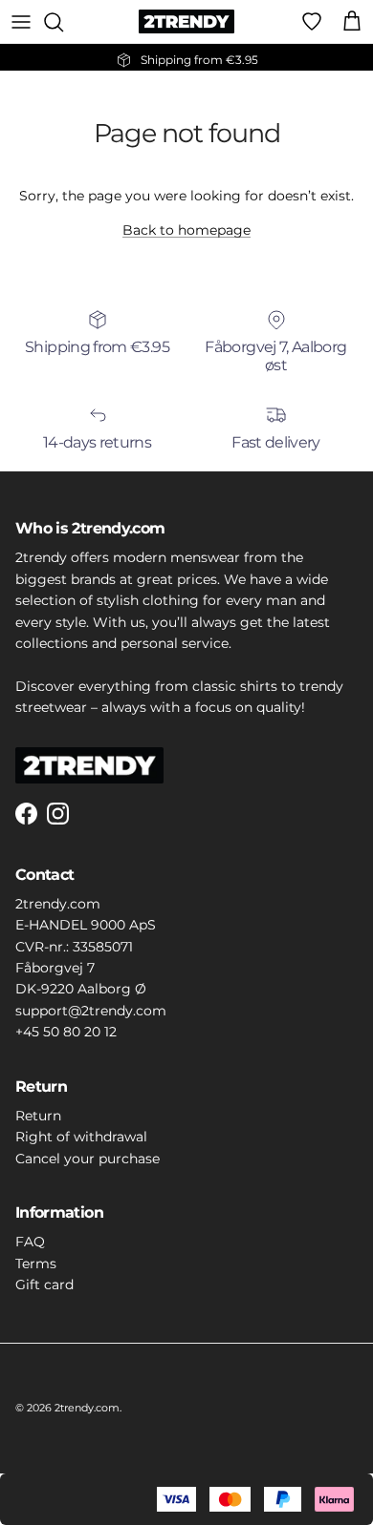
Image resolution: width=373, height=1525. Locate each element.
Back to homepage (186, 230)
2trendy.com (87, 1407)
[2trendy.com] (186, 21)
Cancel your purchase (87, 1158)
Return (38, 1115)
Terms (35, 1263)
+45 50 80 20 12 (66, 1031)
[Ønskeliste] (311, 22)
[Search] (63, 22)
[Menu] (21, 22)
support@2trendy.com (90, 1010)
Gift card (44, 1284)
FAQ (30, 1241)
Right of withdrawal (81, 1136)
